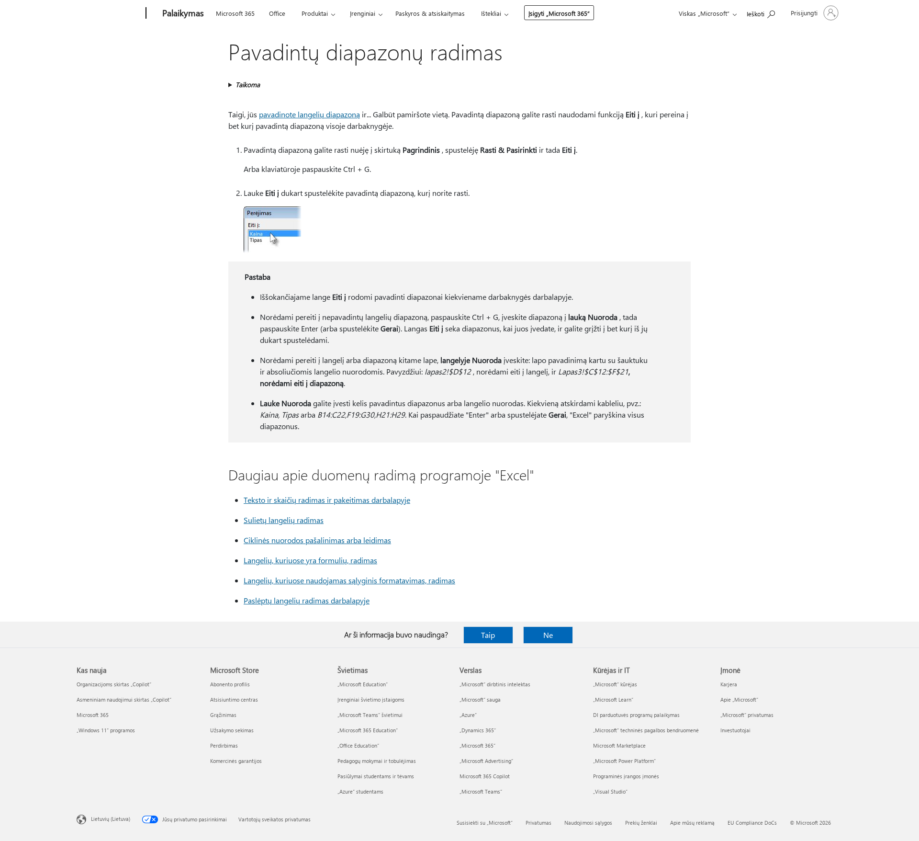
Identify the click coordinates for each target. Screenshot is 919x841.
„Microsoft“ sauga (480, 699)
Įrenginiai (362, 13)
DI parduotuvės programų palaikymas (636, 714)
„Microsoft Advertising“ (486, 760)
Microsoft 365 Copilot (485, 776)
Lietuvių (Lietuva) (110, 818)
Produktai (315, 13)
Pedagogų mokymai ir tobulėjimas (376, 760)
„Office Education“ (358, 745)
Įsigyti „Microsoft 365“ (559, 13)
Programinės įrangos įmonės (626, 776)
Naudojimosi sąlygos (588, 822)
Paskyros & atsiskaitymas (430, 13)
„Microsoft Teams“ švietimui (370, 714)
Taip (488, 635)
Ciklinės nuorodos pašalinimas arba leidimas (317, 540)
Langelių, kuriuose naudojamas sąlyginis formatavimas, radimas (349, 580)
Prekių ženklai (641, 822)
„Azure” (468, 714)
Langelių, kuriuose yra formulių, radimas (310, 560)
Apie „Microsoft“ (739, 699)
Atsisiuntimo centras (234, 699)
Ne (548, 635)
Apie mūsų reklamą (692, 822)
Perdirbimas (224, 745)
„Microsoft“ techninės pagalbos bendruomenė (646, 730)
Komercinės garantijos (236, 760)
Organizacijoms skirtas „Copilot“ (114, 684)
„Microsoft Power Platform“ (624, 760)
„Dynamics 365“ (478, 730)
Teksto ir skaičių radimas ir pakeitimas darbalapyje (327, 500)
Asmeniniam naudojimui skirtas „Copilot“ (124, 699)
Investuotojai (735, 730)
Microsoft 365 (235, 13)
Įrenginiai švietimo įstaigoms (370, 699)
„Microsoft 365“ (477, 745)
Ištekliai (491, 13)
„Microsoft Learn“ (613, 699)
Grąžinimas (223, 714)
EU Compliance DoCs (752, 822)
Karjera (728, 684)
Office (277, 13)
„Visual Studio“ (610, 791)
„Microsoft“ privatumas (746, 714)
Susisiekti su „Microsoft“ (485, 822)
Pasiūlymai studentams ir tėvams (375, 776)
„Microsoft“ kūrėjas (615, 684)
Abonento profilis (230, 684)
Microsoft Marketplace (619, 745)
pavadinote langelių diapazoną (309, 114)
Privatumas (538, 822)
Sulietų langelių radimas (284, 520)
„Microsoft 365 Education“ (367, 730)
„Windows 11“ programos (106, 730)
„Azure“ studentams (360, 791)
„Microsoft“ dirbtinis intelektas (495, 684)
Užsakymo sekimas (232, 730)
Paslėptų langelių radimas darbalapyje (307, 600)
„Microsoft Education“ (362, 684)
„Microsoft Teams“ (481, 791)
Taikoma (247, 84)
